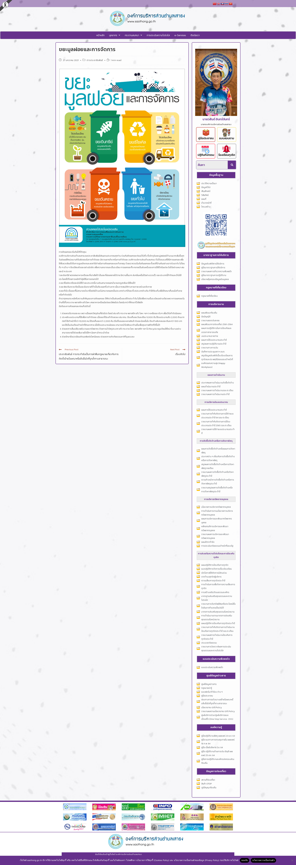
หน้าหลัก (100, 35)
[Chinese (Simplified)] (215, 3)
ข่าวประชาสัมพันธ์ (95, 60)
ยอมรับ (244, 860)
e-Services (180, 35)
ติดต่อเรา (195, 35)
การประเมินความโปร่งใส (158, 35)
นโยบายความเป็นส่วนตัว (263, 860)
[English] (219, 3)
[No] (292, 860)
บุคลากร (113, 35)
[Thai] (227, 3)
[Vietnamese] (231, 3)
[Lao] (223, 3)
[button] (114, 35)
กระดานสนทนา (132, 35)
